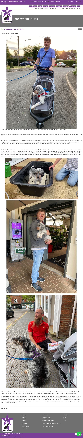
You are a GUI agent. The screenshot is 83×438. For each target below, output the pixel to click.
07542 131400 (48, 418)
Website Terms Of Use (26, 425)
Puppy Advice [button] (66, 6)
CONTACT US (3, 3)
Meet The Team (52, 6)
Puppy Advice (24, 420)
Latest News (73, 6)
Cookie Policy (24, 423)
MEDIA (35, 6)
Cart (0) (64, 417)
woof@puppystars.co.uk (55, 1)
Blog (78, 6)
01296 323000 (47, 417)
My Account (70, 1)
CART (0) (79, 1)
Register (64, 420)
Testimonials (59, 6)
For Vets (40, 6)
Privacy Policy (24, 428)
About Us (45, 6)
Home (31, 6)
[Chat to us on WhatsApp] (79, 434)
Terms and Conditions (25, 426)
